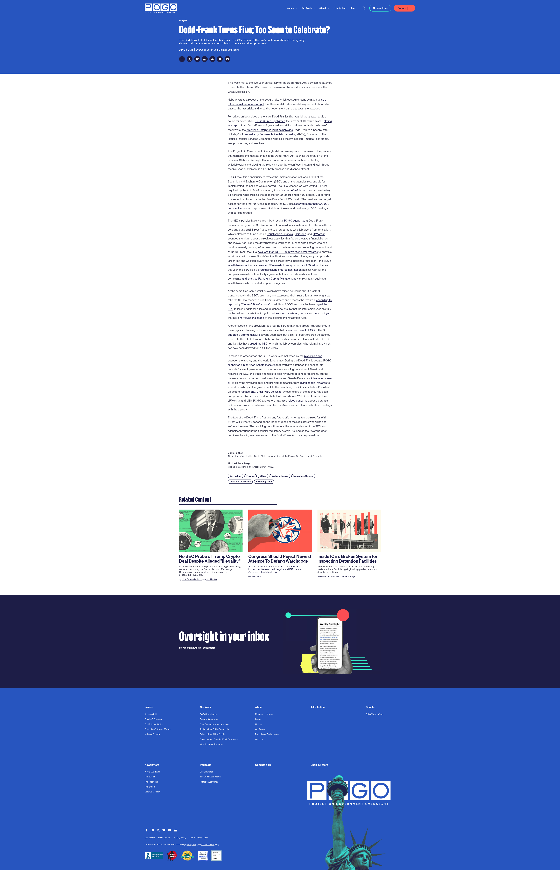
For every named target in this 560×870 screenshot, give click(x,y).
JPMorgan (319, 234)
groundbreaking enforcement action (280, 269)
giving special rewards (313, 382)
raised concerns (297, 400)
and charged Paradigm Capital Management (269, 278)
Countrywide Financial (280, 234)
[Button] (363, 8)
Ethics (263, 476)
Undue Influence (280, 476)
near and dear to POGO (301, 330)
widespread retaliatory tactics (290, 313)
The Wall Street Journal (255, 304)
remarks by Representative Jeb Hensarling (270, 134)
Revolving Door (264, 481)
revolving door (313, 356)
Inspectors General (303, 476)
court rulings (321, 313)
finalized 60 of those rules (296, 190)
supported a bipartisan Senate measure (251, 365)
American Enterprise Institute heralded (269, 130)
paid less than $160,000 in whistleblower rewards (288, 252)
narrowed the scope (252, 317)
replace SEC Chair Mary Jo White (261, 391)
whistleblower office (240, 265)
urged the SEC (259, 343)
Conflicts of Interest (240, 481)
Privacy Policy (192, 844)
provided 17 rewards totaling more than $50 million (288, 265)
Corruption (235, 476)
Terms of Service (207, 844)
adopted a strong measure (244, 334)
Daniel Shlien (235, 452)
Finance (250, 476)
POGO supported (295, 220)
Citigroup (300, 234)
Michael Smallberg (239, 463)
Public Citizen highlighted (270, 121)
